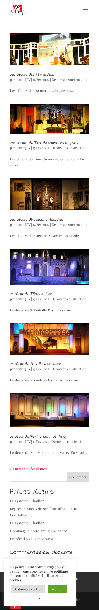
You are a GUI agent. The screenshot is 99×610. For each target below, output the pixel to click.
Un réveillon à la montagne (32, 538)
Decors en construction (69, 79)
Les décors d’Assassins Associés (36, 219)
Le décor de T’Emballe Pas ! (32, 294)
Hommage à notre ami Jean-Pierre (38, 530)
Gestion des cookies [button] (28, 589)
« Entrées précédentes (28, 468)
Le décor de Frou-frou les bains (35, 364)
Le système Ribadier (27, 500)
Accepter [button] (57, 589)
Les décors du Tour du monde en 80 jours (44, 143)
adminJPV (23, 79)
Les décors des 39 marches (32, 74)
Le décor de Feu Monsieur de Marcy (38, 436)
